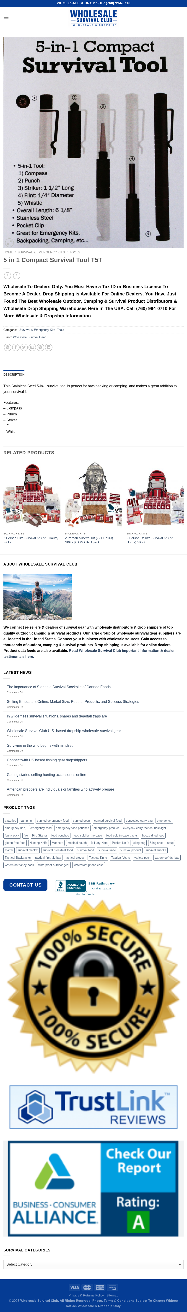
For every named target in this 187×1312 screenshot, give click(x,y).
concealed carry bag (139, 820)
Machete (57, 843)
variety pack (142, 857)
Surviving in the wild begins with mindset (40, 745)
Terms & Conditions (119, 1300)
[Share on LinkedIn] (48, 347)
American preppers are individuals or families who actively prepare (60, 789)
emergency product (106, 828)
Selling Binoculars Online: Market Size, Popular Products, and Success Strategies (73, 702)
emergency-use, (15, 828)
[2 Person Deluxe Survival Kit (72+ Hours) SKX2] (155, 495)
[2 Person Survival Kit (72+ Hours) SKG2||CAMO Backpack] (93, 495)
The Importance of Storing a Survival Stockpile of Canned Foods (59, 687)
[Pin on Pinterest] (40, 347)
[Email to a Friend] (32, 347)
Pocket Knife (120, 843)
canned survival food (108, 820)
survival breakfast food (58, 850)
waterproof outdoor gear (53, 865)
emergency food (41, 828)
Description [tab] (13, 374)
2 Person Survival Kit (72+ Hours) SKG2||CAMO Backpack (89, 540)
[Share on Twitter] (24, 347)
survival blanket (28, 850)
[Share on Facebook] (16, 347)
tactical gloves (75, 857)
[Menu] (6, 17)
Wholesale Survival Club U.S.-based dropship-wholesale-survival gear (64, 731)
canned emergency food (53, 820)
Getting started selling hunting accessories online (46, 775)
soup (170, 843)
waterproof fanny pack (19, 865)
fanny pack (12, 835)
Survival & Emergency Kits (41, 252)
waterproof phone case (89, 865)
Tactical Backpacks (18, 857)
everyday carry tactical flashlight (144, 828)
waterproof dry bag (167, 857)
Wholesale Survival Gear (29, 337)
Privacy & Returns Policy (86, 1295)
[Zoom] (9, 242)
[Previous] (3, 507)
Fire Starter (39, 835)
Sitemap (112, 1295)
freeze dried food (153, 835)
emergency (164, 820)
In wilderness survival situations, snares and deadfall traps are (57, 716)
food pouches (60, 835)
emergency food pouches (72, 828)
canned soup (81, 820)
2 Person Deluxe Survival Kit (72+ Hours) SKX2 (151, 540)
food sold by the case (87, 835)
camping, (27, 820)
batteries (10, 820)
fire (26, 835)
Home (8, 252)
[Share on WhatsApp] (7, 347)
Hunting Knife (38, 843)
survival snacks (155, 850)
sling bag (139, 843)
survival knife (107, 850)
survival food (85, 850)
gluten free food (15, 843)
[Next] (183, 507)
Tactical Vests (120, 857)
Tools (74, 252)
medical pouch (77, 843)
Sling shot (156, 843)
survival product (130, 850)
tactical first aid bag (48, 857)
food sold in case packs (122, 835)
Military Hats (99, 843)
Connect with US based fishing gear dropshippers (47, 760)
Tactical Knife (98, 857)
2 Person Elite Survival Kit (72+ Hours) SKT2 (31, 540)
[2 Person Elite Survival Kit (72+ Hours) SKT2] (31, 495)
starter (9, 850)
